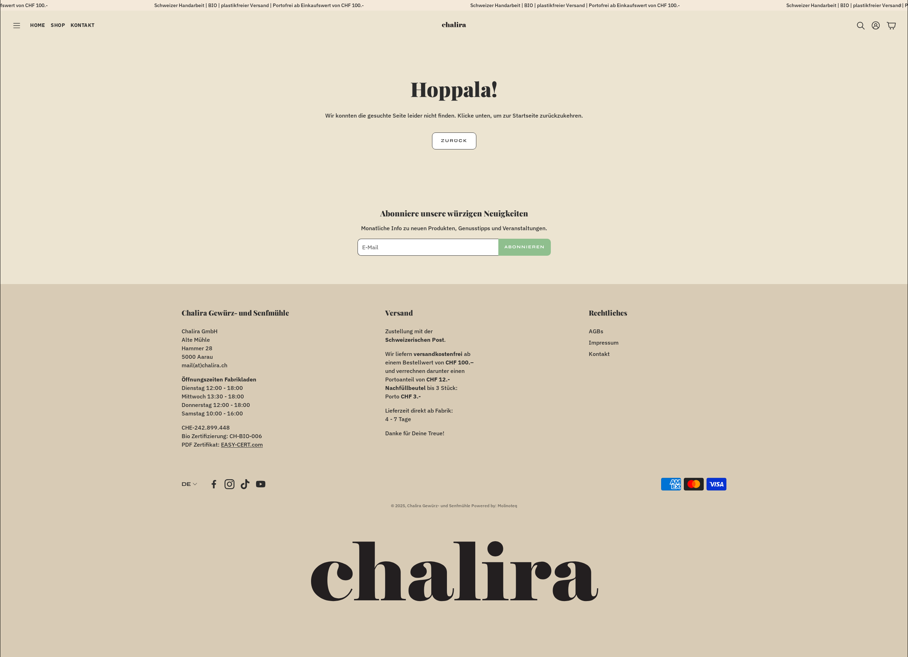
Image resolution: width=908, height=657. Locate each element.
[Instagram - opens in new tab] (229, 484)
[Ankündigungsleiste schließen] (900, 5)
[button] (17, 26)
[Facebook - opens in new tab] (214, 484)
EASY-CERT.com (242, 444)
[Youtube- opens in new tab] (261, 484)
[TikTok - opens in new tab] (245, 484)
